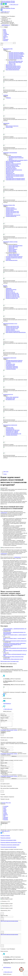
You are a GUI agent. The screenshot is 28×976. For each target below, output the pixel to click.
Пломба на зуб (9, 213)
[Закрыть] (2, 734)
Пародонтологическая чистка (13, 331)
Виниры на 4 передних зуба (12, 294)
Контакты (5, 40)
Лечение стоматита (10, 329)
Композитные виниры (11, 289)
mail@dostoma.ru (7, 703)
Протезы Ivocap (9, 172)
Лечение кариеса (10, 210)
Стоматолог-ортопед (11, 167)
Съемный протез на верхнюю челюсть (15, 174)
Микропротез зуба (10, 173)
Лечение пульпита (10, 207)
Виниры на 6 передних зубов (13, 296)
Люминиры (8, 288)
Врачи (4, 30)
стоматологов (4, 553)
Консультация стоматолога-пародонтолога (16, 332)
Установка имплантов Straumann (16, 56)
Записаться (14, 756)
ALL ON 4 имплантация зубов (16, 61)
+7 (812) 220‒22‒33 (5, 11)
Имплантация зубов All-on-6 (15, 62)
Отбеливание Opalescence (12, 366)
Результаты (5, 39)
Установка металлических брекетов (14, 256)
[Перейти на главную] (8, 2)
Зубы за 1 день (12, 63)
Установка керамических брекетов (14, 257)
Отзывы (5, 33)
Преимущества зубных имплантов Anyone (13, 659)
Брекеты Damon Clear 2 (14, 254)
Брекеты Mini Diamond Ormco (15, 245)
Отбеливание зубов (10, 364)
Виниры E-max (9, 290)
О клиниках (6, 34)
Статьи (5, 35)
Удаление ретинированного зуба (13, 433)
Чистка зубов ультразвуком (12, 397)
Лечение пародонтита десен (12, 212)
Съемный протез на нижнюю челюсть (15, 175)
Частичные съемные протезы (12, 166)
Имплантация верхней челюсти (13, 67)
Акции (4, 31)
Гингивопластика (10, 428)
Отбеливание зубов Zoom (12, 367)
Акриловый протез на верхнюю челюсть (15, 178)
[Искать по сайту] (14, 43)
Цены (4, 29)
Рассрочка (5, 819)
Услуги (5, 27)
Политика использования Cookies (8, 840)
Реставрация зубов (10, 365)
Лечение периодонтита (11, 208)
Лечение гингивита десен (12, 328)
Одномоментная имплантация (13, 68)
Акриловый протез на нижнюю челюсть (15, 179)
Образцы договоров (5, 835)
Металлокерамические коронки (13, 161)
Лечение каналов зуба (11, 216)
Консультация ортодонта (11, 260)
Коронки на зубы (10, 171)
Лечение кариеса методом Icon (13, 215)
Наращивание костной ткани (12, 430)
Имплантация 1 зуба (10, 64)
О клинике (5, 806)
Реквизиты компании (5, 837)
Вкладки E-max (9, 177)
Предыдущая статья (5, 661)
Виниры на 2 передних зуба (12, 295)
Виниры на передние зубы (12, 293)
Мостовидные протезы (11, 168)
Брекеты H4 (11, 248)
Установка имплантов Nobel (15, 57)
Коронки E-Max (9, 162)
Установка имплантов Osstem (15, 58)
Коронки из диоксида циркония (13, 163)
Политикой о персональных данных (9, 730)
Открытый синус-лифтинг (12, 431)
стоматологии (4, 512)
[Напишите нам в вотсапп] (4, 4)
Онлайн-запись (4, 823)
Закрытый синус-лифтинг (12, 432)
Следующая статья (14, 661)
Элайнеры (8, 97)
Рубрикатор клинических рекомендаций (10, 844)
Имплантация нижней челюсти (13, 66)
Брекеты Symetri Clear (14, 255)
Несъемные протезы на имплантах (14, 169)
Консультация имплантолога (12, 69)
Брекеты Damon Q (13, 249)
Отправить (3, 732)
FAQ (4, 38)
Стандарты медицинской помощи (8, 847)
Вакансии (5, 36)
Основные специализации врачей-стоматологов (14, 643)
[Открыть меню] (7, 7)
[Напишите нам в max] (2, 4)
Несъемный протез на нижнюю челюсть (18, 160)
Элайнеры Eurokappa (11, 368)
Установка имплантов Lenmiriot (16, 52)
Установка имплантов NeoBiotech (16, 53)
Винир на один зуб (10, 292)
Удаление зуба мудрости (11, 434)
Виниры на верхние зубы (12, 298)
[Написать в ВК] (1, 15)
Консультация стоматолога (12, 125)
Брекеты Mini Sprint (13, 246)
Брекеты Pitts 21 (12, 250)
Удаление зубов (9, 427)
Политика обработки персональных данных (11, 842)
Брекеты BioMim (12, 251)
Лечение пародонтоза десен (12, 211)
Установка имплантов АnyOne (16, 55)
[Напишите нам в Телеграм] (6, 4)
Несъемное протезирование (15, 156)
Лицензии (5, 817)
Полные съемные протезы (12, 165)
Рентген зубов (9, 127)
